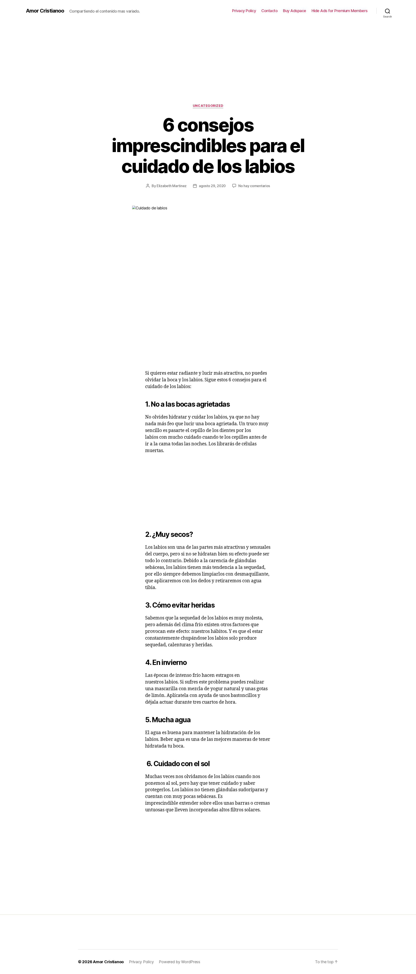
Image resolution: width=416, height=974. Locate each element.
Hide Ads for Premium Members (340, 10)
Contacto (269, 10)
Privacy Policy (244, 10)
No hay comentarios (254, 186)
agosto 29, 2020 (212, 186)
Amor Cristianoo (45, 10)
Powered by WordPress (179, 962)
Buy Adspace (294, 10)
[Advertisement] (208, 54)
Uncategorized (208, 106)
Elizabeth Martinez (172, 186)
